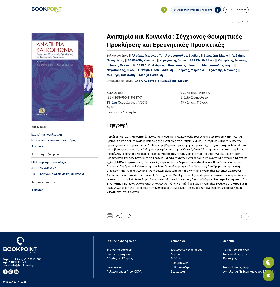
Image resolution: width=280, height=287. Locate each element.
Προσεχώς (230, 258)
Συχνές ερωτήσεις (118, 254)
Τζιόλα (112, 102)
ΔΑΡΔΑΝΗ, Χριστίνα (142, 60)
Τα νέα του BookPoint (236, 249)
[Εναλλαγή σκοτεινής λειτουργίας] (268, 262)
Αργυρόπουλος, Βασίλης (182, 55)
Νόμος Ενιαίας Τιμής (236, 267)
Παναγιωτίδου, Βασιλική (155, 70)
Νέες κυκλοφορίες (235, 254)
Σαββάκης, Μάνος (175, 81)
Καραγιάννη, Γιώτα (173, 60)
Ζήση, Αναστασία (147, 81)
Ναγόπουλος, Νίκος (121, 70)
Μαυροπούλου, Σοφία (217, 65)
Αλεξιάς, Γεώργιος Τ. (147, 55)
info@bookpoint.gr (22, 265)
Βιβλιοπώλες (179, 263)
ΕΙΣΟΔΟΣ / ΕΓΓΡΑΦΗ (236, 9)
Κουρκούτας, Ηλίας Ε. (183, 65)
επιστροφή (237, 22)
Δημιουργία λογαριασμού (186, 249)
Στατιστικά (178, 271)
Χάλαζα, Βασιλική (150, 75)
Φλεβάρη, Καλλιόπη (121, 75)
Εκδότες (176, 258)
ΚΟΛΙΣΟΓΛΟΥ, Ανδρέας (148, 65)
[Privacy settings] (268, 275)
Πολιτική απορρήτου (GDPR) (124, 271)
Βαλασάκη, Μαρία (216, 55)
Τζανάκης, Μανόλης (222, 70)
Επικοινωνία (114, 267)
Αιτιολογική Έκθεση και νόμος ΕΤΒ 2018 (249, 271)
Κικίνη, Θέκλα (119, 65)
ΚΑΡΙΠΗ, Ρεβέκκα (201, 60)
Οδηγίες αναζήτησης (120, 258)
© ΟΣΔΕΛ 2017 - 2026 (14, 282)
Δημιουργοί (178, 254)
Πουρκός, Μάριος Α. (190, 70)
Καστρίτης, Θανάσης (232, 60)
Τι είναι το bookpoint (120, 249)
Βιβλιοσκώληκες (181, 267)
